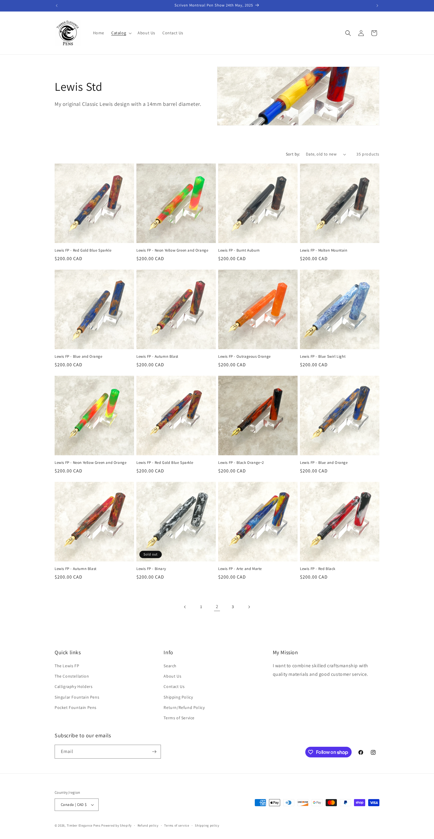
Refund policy (148, 825)
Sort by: (293, 154)
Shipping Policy (178, 697)
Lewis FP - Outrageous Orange (244, 356)
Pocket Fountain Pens (76, 707)
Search (170, 665)
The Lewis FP (67, 665)
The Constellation (72, 676)
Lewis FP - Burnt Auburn (239, 250)
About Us (172, 676)
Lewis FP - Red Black (317, 568)
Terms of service (176, 825)
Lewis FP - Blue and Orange (78, 356)
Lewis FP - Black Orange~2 (241, 462)
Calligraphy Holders (73, 686)
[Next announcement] (377, 5)
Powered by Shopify (116, 825)
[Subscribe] (154, 752)
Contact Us (174, 686)
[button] (121, 33)
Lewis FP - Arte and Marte (240, 568)
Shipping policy (207, 825)
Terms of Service (179, 717)
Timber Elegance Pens (84, 825)
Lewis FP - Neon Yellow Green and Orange (172, 250)
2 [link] (217, 606)
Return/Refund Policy (184, 707)
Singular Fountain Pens (77, 697)
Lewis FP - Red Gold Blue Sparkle (83, 250)
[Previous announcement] (56, 5)
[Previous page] (185, 606)
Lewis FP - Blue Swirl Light (322, 356)
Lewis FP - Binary (151, 568)
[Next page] (248, 606)
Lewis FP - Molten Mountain (323, 250)
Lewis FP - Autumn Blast (157, 356)
